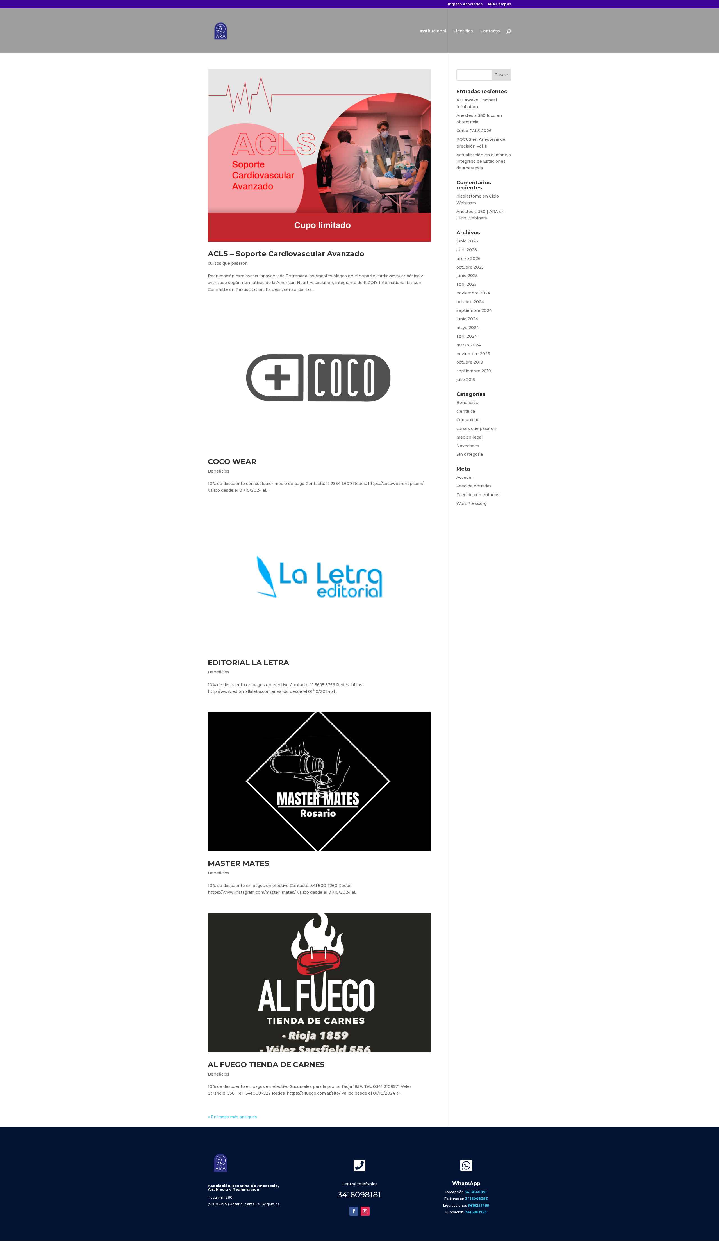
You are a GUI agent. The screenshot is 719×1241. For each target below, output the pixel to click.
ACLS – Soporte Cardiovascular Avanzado (286, 253)
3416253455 (478, 1205)
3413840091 (476, 1192)
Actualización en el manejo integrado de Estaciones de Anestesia (483, 161)
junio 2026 (467, 241)
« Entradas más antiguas (232, 1116)
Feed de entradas (474, 486)
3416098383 (476, 1199)
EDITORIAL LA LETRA (248, 662)
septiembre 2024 (474, 310)
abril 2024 (466, 336)
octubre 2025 (470, 267)
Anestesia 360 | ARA (477, 211)
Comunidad (467, 419)
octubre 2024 (470, 301)
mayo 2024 (467, 327)
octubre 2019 (469, 362)
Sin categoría (469, 454)
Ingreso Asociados (465, 4)
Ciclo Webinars (471, 218)
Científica (463, 31)
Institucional (433, 31)
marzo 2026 (468, 258)
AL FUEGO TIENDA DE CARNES (266, 1064)
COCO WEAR (232, 461)
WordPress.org (471, 503)
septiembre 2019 (473, 370)
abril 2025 (466, 284)
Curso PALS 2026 (474, 130)
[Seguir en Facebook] (353, 1211)
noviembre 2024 (473, 293)
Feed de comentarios (477, 494)
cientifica (465, 411)
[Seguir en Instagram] (365, 1211)
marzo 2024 (468, 345)
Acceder (464, 477)
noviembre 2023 (473, 353)
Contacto (490, 31)
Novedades (467, 445)
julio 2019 (465, 379)
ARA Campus (499, 4)
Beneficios (218, 471)
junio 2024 (467, 318)
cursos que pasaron (228, 263)
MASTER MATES (238, 863)
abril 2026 (466, 249)
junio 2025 (467, 275)
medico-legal (469, 437)
